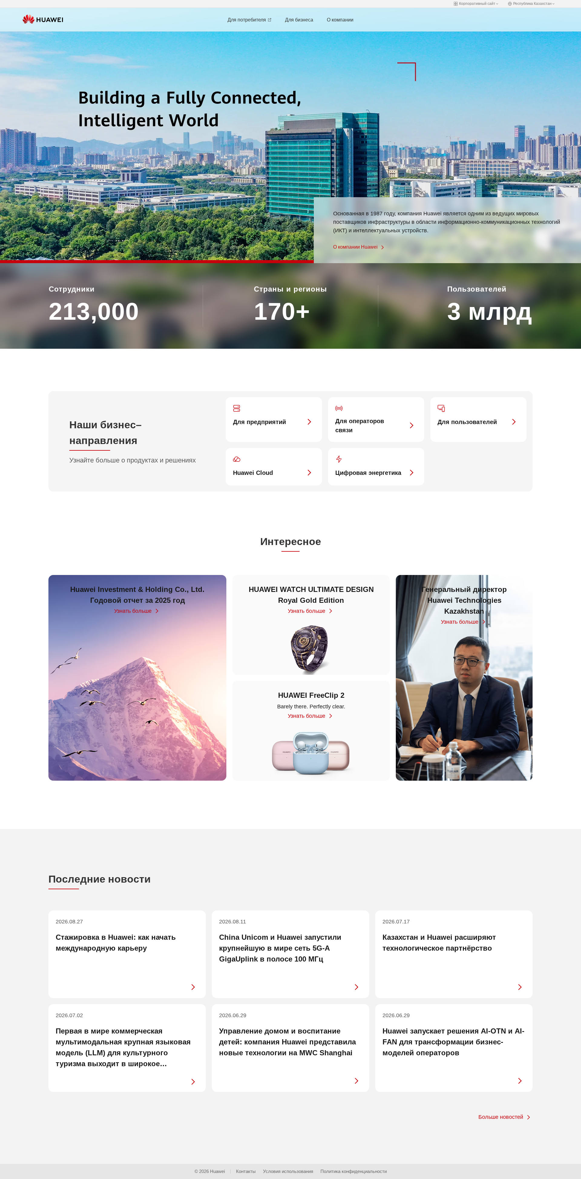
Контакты (246, 1171)
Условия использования (288, 1171)
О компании (340, 19)
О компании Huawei (355, 247)
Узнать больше (133, 611)
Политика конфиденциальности (353, 1171)
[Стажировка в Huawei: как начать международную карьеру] (127, 954)
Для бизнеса (299, 19)
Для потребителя (247, 19)
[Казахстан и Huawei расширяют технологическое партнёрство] (454, 954)
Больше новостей (500, 1117)
